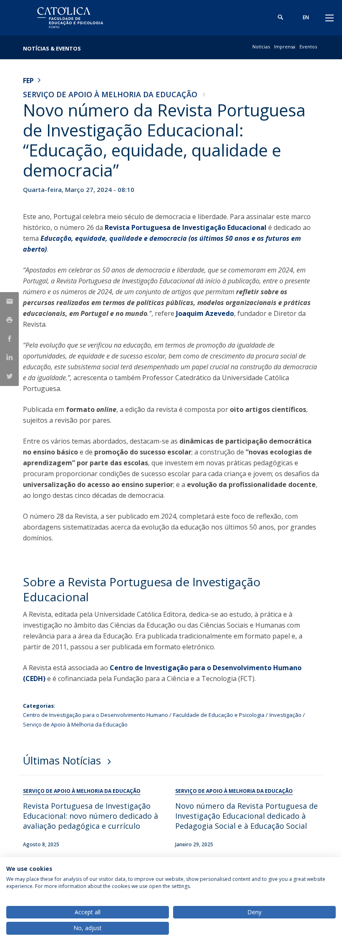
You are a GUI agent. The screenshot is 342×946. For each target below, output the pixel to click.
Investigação (285, 715)
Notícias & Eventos (52, 48)
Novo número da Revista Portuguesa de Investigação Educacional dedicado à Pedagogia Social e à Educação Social (246, 816)
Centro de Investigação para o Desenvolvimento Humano (95, 715)
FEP (28, 80)
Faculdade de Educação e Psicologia (218, 715)
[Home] (75, 17)
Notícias (261, 46)
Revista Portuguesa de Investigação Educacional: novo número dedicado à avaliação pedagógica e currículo (90, 816)
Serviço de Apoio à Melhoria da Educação (110, 94)
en (306, 17)
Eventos (308, 46)
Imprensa (284, 46)
